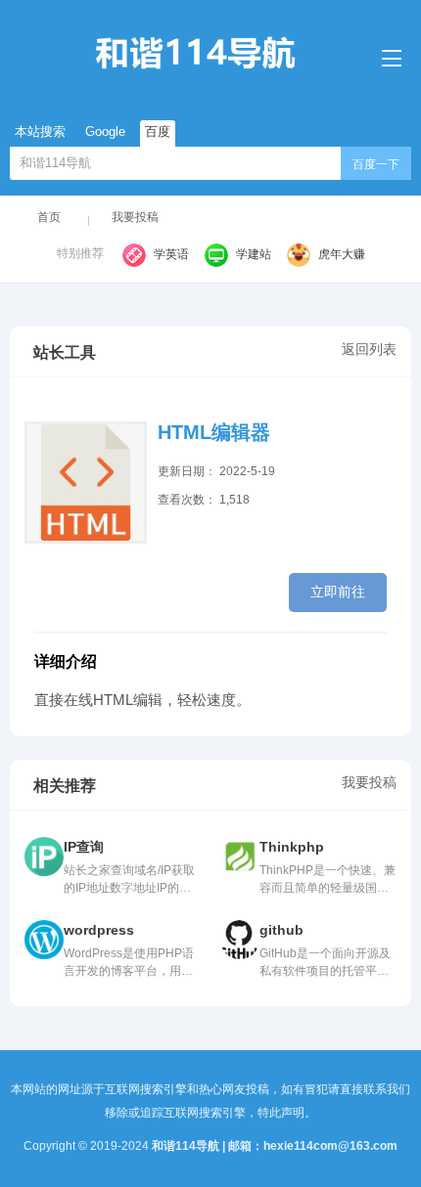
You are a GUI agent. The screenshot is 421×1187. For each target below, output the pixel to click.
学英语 (171, 254)
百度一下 (375, 164)
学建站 (253, 254)
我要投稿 (135, 217)
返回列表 (369, 349)
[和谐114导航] (210, 53)
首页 (49, 217)
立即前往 (337, 591)
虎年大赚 (341, 254)
